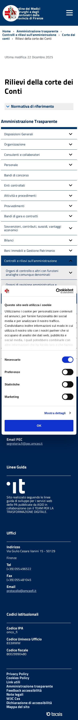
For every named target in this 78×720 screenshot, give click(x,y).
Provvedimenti (14, 205)
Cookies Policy (17, 677)
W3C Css (13, 698)
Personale (11, 164)
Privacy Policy (17, 674)
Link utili (13, 682)
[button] (70, 134)
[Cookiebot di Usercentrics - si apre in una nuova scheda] (56, 290)
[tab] (39, 106)
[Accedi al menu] (69, 13)
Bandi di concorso (16, 175)
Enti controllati (14, 185)
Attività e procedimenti (20, 195)
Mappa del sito (18, 706)
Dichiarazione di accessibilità (29, 702)
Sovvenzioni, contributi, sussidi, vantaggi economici (32, 228)
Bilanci (9, 240)
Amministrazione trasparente (29, 686)
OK (39, 425)
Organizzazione (14, 144)
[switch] (67, 372)
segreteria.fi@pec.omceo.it (25, 443)
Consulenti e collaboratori (22, 154)
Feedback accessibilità (24, 690)
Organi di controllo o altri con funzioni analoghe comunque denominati (32, 272)
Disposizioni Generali (18, 134)
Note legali (14, 694)
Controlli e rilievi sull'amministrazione (30, 260)
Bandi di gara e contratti (21, 216)
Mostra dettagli (55, 413)
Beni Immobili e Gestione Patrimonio (29, 250)
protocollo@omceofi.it (21, 590)
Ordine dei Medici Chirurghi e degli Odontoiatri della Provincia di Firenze (29, 13)
